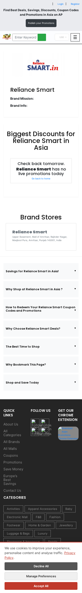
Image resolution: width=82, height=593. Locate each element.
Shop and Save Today (22, 382)
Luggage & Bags (18, 533)
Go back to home (41, 178)
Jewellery (66, 525)
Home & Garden (39, 525)
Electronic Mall (17, 517)
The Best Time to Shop (23, 347)
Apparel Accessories (42, 509)
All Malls (10, 448)
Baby (68, 509)
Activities (13, 509)
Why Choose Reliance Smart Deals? (33, 329)
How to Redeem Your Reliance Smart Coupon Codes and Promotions (40, 309)
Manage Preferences (41, 576)
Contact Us (12, 490)
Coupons (10, 455)
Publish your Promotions (41, 23)
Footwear (13, 525)
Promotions (12, 462)
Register (75, 4)
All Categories (12, 433)
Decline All (41, 566)
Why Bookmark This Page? (26, 364)
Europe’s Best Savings (10, 480)
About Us (10, 424)
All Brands (11, 442)
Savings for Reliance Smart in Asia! (32, 271)
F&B (38, 517)
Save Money (13, 469)
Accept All (41, 586)
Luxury (42, 533)
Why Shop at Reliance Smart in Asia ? (34, 289)
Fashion (55, 517)
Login (60, 4)
